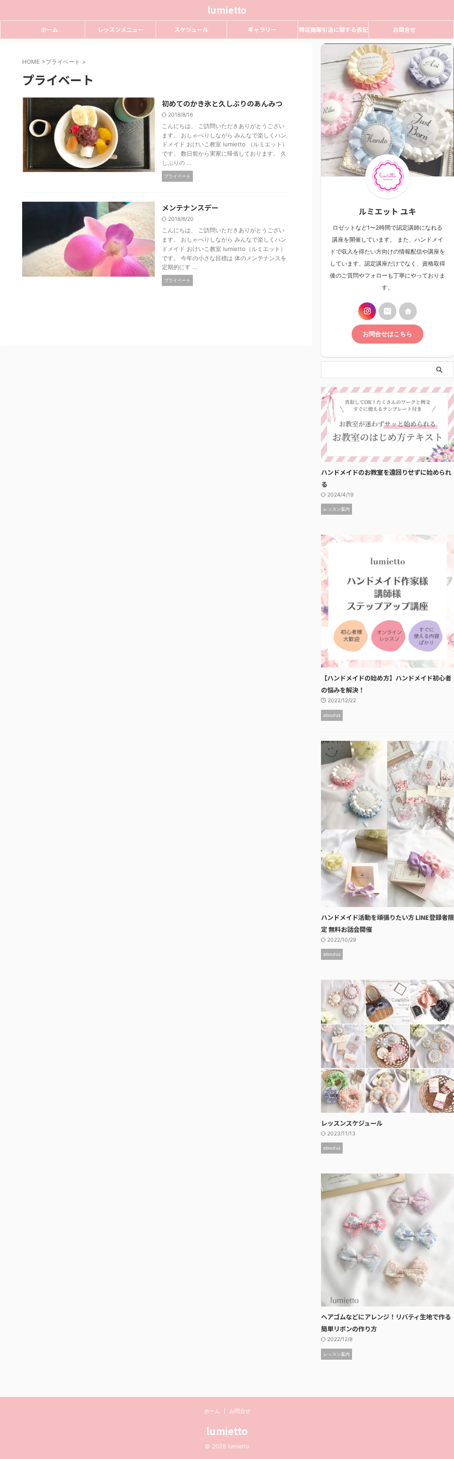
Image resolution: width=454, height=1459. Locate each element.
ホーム (49, 29)
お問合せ (404, 29)
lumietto (227, 10)
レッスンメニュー (121, 29)
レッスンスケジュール (352, 1122)
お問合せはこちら (387, 333)
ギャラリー (262, 29)
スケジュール (191, 29)
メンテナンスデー (190, 207)
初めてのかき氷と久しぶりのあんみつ (222, 103)
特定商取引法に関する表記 (333, 29)
